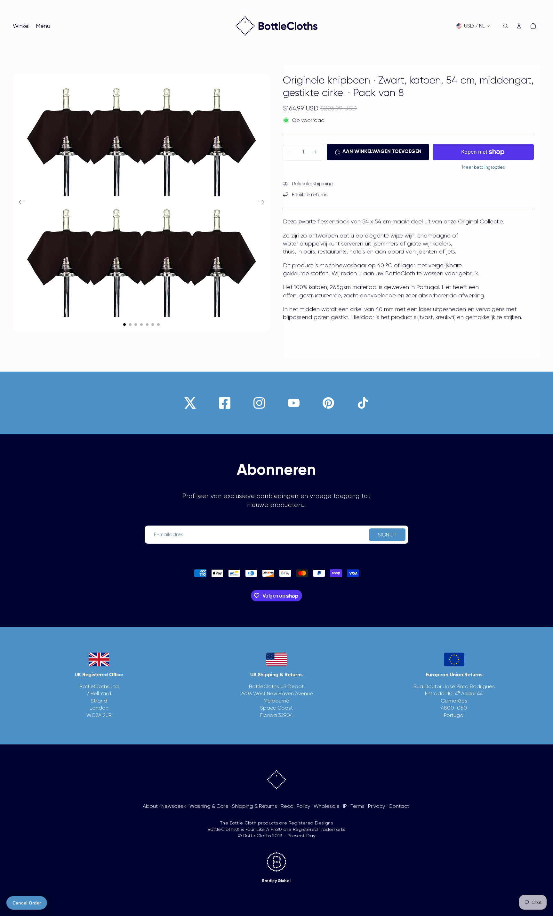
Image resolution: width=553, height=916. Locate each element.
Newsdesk (173, 806)
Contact (399, 806)
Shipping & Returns (254, 806)
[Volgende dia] (263, 203)
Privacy (376, 806)
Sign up (387, 535)
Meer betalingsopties (483, 167)
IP (345, 806)
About (150, 806)
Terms (357, 806)
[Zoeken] (506, 26)
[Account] (519, 26)
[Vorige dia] (20, 203)
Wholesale (327, 806)
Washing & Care (208, 806)
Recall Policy (295, 806)
